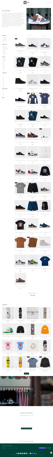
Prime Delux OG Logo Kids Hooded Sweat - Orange (45, 337)
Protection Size (4, 88)
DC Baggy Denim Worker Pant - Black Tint (32, 70)
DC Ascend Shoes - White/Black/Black (32, 160)
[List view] (16, 35)
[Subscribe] (16, 448)
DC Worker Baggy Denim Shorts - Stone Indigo (33, 214)
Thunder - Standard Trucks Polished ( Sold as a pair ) (32, 320)
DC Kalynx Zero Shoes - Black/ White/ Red (20, 269)
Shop (22, 4)
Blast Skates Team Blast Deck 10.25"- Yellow (8, 369)
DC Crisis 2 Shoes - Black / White (20, 106)
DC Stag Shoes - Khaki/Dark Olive (45, 70)
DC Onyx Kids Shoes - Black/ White (20, 160)
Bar (28, 4)
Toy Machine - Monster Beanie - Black (20, 336)
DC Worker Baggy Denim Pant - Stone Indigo (32, 124)
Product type (4, 44)
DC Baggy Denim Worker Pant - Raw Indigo (20, 70)
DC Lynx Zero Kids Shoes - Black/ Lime (32, 232)
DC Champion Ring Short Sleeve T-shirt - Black (20, 232)
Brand (3, 97)
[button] (2, 2)
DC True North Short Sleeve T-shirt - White (45, 160)
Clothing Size (4, 72)
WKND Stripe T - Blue (33, 369)
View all (26, 373)
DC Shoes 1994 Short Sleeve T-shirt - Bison (20, 251)
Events (31, 4)
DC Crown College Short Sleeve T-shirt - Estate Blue (45, 269)
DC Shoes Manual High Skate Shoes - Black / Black (20, 88)
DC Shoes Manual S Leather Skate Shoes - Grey (20, 51)
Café (26, 4)
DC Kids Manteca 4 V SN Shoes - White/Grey (33, 88)
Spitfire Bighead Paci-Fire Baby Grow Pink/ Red (8, 353)
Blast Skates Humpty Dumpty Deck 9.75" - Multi (20, 369)
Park (24, 4)
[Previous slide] (25, 407)
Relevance (44, 35)
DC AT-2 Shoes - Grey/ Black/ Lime (33, 268)
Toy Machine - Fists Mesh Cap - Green (8, 336)
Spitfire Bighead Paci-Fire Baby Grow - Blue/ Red (20, 353)
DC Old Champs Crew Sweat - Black (45, 178)
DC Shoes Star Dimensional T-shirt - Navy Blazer (45, 106)
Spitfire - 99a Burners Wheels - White (32, 352)
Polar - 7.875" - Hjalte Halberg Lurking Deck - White (8, 320)
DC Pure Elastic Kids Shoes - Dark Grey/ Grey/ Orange (45, 196)
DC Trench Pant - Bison (32, 249)
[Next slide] (28, 407)
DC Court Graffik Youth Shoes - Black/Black (20, 124)
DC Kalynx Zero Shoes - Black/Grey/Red (20, 142)
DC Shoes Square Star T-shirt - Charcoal (20, 195)
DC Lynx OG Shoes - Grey (20, 178)
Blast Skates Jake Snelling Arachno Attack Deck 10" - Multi (45, 353)
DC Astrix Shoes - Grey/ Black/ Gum (20, 286)
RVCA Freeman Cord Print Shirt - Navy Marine (44, 369)
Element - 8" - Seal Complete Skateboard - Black (20, 320)
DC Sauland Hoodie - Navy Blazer (33, 105)
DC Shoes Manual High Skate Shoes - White (44, 251)
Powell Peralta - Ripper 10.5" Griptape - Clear (32, 337)
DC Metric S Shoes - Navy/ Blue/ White (45, 232)
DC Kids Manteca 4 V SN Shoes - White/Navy (45, 52)
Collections (4, 35)
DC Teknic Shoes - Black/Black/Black (45, 88)
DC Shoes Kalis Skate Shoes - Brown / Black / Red (32, 142)
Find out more (26, 393)
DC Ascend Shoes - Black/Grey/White (32, 178)
